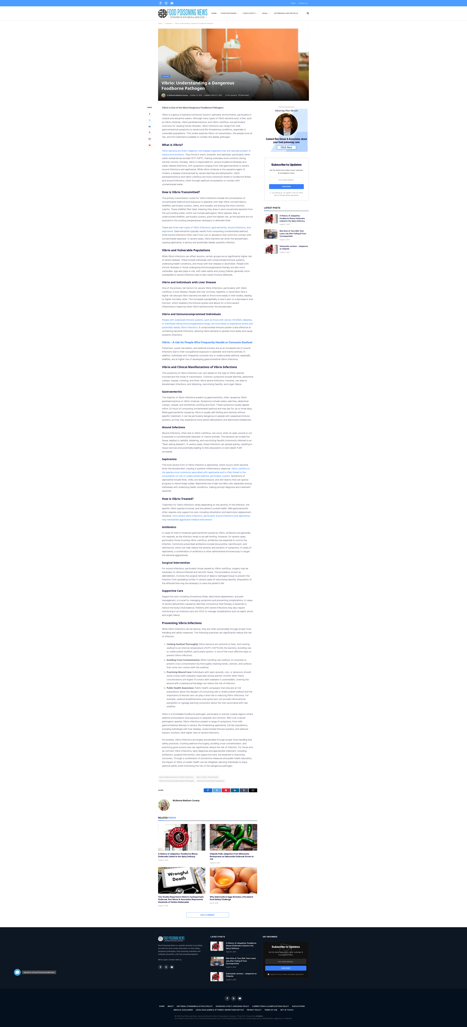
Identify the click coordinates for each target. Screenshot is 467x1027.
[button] (17, 972)
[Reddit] (149, 144)
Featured (165, 76)
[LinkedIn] (149, 126)
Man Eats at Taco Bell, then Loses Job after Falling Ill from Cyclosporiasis (293, 233)
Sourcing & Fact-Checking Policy (232, 1006)
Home (214, 13)
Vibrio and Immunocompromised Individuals (176, 781)
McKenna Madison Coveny (178, 95)
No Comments (232, 95)
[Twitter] (149, 120)
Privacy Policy (285, 195)
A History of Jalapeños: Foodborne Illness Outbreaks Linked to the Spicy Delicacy (178, 855)
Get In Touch (286, 1010)
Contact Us (303, 3)
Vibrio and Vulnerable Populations (210, 781)
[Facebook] (149, 113)
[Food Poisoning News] (182, 13)
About (293, 3)
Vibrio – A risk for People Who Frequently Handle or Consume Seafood (207, 342)
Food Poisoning (229, 13)
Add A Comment (208, 915)
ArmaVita (259, 1016)
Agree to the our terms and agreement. (287, 974)
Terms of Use (271, 1010)
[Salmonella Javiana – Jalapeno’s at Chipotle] (270, 249)
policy (293, 974)
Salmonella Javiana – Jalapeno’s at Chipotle (294, 247)
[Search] (307, 13)
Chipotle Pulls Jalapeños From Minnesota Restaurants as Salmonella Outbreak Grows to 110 (232, 856)
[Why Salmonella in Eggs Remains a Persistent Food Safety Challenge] (233, 880)
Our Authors (298, 1006)
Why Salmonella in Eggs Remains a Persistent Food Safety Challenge (231, 898)
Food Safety (249, 13)
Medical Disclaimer (183, 1010)
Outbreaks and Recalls (286, 13)
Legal (265, 13)
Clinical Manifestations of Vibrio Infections (176, 777)
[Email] (149, 138)
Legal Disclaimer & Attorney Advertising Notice (220, 1010)
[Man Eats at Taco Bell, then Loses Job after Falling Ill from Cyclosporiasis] (270, 234)
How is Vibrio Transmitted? (207, 777)
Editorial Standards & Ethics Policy (195, 1006)
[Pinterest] (149, 132)
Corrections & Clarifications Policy (270, 1006)
